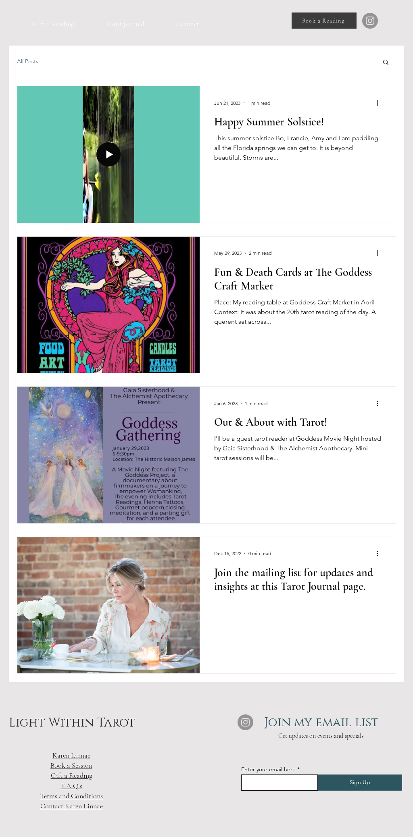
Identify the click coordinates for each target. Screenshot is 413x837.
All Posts (27, 61)
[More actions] (380, 103)
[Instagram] (370, 21)
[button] (386, 62)
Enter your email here (268, 769)
